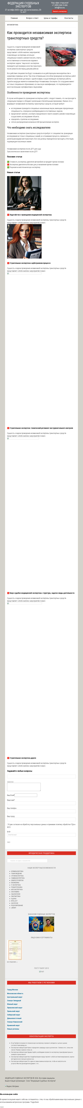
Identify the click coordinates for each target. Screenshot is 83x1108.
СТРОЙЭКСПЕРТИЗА (17, 876)
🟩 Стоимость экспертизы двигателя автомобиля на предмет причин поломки (35, 162)
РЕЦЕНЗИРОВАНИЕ (17, 905)
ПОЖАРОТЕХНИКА (16, 887)
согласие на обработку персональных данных (30, 824)
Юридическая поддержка (41, 853)
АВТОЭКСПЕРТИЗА (12, 25)
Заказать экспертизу (60, 11)
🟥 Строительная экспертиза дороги (21, 758)
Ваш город (11, 816)
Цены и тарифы (50, 18)
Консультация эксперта (41, 1036)
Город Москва (12, 990)
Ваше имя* (11, 800)
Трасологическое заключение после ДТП (22, 151)
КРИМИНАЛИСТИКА (17, 871)
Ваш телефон (11, 808)
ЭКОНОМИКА (15, 892)
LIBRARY (13, 908)
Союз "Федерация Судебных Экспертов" (41, 1081)
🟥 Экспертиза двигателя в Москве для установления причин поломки (32, 164)
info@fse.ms (60, 7)
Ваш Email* (11, 795)
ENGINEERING (15, 883)
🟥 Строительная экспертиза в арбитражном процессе (29, 263)
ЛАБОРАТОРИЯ (15, 894)
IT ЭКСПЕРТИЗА (16, 885)
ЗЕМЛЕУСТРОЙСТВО (17, 880)
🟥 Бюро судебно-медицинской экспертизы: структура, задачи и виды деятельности (40, 593)
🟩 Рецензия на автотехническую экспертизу (23, 167)
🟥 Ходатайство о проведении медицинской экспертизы (29, 215)
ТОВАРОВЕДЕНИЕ (16, 873)
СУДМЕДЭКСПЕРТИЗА (17, 878)
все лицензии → (12, 962)
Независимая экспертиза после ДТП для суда (24, 149)
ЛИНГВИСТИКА (15, 896)
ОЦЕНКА (13, 899)
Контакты (68, 18)
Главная (14, 18)
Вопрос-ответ (32, 18)
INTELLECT (14, 901)
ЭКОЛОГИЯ (14, 903)
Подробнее (34, 1102)
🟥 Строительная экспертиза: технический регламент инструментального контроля (40, 428)
